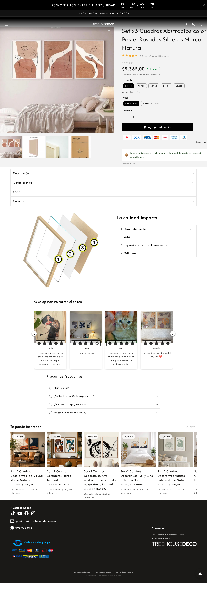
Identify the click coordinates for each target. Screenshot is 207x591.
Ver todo (190, 426)
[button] (6, 24)
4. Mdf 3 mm (129, 253)
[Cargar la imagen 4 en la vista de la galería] (80, 147)
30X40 (128, 86)
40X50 (141, 86)
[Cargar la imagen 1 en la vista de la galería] (11, 147)
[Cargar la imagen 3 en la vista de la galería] (57, 147)
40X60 (154, 86)
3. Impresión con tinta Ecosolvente (143, 245)
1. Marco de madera (134, 229)
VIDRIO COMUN (151, 103)
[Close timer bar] (203, 5)
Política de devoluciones (124, 572)
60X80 (179, 86)
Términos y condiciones (82, 572)
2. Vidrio (125, 237)
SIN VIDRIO (131, 103)
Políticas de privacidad (103, 572)
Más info (201, 142)
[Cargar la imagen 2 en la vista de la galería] (34, 147)
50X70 (166, 86)
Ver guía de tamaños (131, 92)
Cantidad (127, 110)
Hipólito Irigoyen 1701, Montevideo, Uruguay (168, 534)
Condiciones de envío (128, 163)
